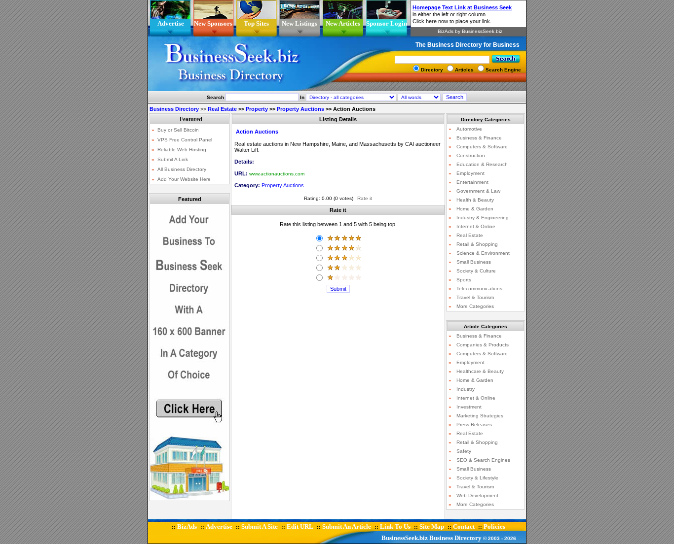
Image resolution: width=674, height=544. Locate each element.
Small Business (473, 262)
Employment (470, 173)
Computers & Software (482, 146)
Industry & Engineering (482, 217)
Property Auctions (300, 109)
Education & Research (482, 164)
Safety (463, 451)
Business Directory (455, 538)
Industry (465, 389)
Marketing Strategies (479, 415)
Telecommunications (479, 288)
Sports (463, 279)
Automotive (469, 129)
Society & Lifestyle (477, 477)
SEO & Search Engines (483, 460)
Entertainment (472, 182)
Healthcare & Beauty (480, 371)
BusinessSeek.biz (404, 538)
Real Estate (222, 109)
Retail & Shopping (477, 244)
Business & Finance (479, 137)
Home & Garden (474, 208)
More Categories (475, 306)
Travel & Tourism (475, 297)
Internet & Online (475, 226)
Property (257, 109)
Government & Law (478, 191)
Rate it (364, 198)
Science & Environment (483, 253)
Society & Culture (476, 270)
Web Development (477, 495)
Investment (469, 406)
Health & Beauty (475, 200)
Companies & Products (482, 344)
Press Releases (474, 424)
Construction (470, 155)
